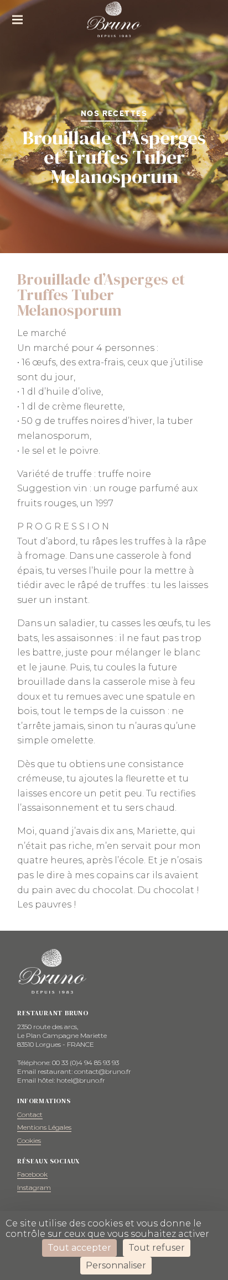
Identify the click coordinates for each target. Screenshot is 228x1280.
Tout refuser (156, 1247)
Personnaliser (116, 1265)
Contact (30, 1114)
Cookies (29, 1140)
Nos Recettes (114, 113)
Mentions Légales (44, 1127)
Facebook (32, 1174)
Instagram (34, 1187)
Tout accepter (79, 1247)
